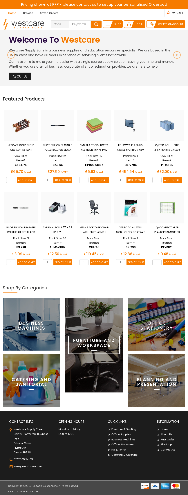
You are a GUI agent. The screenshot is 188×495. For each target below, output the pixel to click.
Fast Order (167, 439)
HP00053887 (94, 165)
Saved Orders (49, 13)
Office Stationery (122, 444)
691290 (131, 247)
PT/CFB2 (167, 165)
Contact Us (168, 449)
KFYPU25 (167, 247)
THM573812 (57, 247)
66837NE (21, 165)
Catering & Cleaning (124, 455)
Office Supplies (121, 434)
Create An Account (170, 24)
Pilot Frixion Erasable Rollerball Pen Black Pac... (57, 149)
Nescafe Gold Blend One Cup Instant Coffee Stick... (21, 149)
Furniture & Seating (123, 429)
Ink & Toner (118, 449)
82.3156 (58, 165)
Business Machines (123, 439)
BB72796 (130, 165)
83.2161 (21, 247)
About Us (20, 76)
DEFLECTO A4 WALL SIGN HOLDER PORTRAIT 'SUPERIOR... (130, 232)
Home (12, 13)
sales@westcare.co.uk (28, 466)
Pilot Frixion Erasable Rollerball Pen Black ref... (21, 232)
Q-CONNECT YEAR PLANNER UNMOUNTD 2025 (167, 232)
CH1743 (94, 247)
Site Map (166, 444)
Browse (28, 13)
